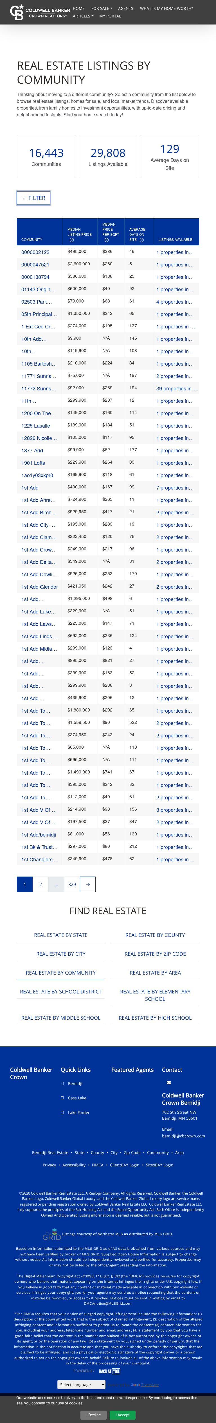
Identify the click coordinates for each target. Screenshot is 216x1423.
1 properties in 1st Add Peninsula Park (173, 686)
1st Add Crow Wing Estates (36, 549)
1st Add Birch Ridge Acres (36, 512)
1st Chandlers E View (39, 859)
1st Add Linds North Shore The (36, 636)
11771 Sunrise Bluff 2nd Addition (37, 376)
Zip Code (132, 1152)
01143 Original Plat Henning (37, 289)
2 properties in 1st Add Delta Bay (172, 562)
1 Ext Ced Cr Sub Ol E (35, 326)
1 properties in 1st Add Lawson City (174, 624)
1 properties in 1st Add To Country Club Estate (172, 710)
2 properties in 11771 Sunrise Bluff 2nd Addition (176, 376)
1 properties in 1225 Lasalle (172, 425)
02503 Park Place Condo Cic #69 (35, 301)
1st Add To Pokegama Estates (33, 747)
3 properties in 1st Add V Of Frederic (172, 809)
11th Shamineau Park (34, 400)
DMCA (98, 1165)
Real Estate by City (61, 953)
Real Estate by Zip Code (155, 953)
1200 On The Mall (36, 413)
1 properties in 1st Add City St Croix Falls (173, 524)
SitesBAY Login (160, 1165)
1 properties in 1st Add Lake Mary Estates (172, 611)
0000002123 (35, 251)
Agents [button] (126, 8)
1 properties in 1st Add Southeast (172, 698)
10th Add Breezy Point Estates (35, 339)
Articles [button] (82, 16)
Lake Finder (79, 1112)
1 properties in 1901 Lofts (172, 462)
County (97, 1152)
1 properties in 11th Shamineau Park (174, 400)
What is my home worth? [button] (166, 8)
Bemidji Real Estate (50, 1152)
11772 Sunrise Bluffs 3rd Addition (37, 388)
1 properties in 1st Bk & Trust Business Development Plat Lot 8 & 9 (176, 847)
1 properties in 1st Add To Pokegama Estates (172, 747)
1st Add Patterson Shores (32, 673)
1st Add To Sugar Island (35, 772)
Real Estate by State (60, 934)
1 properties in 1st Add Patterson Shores (176, 673)
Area (179, 1152)
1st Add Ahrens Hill (38, 500)
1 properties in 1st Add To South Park (175, 760)
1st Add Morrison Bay (36, 661)
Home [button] (79, 8)
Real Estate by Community (61, 972)
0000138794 (35, 276)
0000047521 (35, 264)
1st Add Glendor (39, 586)
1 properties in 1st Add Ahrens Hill (173, 500)
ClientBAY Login (125, 1165)
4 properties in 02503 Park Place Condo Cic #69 (176, 301)
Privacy (49, 1165)
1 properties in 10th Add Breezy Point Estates (175, 339)
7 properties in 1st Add (172, 487)
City (114, 1152)
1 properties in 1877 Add (172, 450)
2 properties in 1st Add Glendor (174, 586)
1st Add (30, 487)
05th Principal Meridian (36, 314)
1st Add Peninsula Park (38, 686)
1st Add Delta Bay (36, 562)
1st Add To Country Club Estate (36, 710)
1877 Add (32, 450)
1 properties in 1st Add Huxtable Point (175, 599)
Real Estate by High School (155, 1017)
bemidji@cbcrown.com (183, 1136)
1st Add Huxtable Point (37, 599)
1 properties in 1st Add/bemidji (173, 834)
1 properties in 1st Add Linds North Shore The (175, 636)
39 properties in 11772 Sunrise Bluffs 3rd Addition (174, 388)
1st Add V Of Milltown (35, 822)
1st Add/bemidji (38, 834)
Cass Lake (77, 1097)
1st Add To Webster (33, 797)
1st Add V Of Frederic (35, 809)
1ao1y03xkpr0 (37, 475)
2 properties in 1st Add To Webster (172, 797)
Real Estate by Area (155, 972)
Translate (150, 1384)
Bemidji (75, 1083)
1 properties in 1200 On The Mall (176, 413)
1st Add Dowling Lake (39, 574)
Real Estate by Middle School (60, 1017)
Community (158, 1152)
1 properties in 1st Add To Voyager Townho (175, 785)
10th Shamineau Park (34, 351)
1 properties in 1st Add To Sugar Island (175, 772)
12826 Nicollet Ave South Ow (37, 438)
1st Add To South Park (33, 760)
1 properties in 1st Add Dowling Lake (174, 574)
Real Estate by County (155, 934)
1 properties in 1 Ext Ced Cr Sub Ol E (174, 326)
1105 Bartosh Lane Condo (36, 363)
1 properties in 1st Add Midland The (174, 648)
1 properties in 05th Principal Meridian (172, 314)
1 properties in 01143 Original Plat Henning (172, 289)
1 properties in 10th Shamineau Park (174, 351)
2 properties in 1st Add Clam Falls (172, 537)
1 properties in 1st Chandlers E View (174, 859)
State (79, 1152)
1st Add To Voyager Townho (33, 785)
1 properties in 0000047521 (172, 264)
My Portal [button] (110, 16)
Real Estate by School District (61, 991)
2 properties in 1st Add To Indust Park (175, 723)
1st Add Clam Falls (36, 537)
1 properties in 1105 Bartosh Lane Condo (172, 363)
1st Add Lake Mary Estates (36, 611)
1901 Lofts (33, 462)
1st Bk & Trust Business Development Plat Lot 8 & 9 (37, 847)
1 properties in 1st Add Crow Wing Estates (172, 549)
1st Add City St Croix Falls (38, 524)
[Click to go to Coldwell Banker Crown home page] (40, 12)
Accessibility (74, 1165)
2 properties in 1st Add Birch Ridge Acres (172, 512)
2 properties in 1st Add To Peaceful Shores (174, 735)
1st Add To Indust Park (34, 723)
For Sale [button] (100, 8)
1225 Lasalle (35, 425)
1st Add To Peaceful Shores (33, 735)
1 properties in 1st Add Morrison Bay (175, 661)
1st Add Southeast (32, 698)
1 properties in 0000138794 (172, 277)
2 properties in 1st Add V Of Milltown (172, 822)
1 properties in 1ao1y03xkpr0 (172, 475)
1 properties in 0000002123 (172, 252)
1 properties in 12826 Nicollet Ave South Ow (172, 438)
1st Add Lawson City (39, 624)
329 (72, 884)
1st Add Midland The (39, 648)
